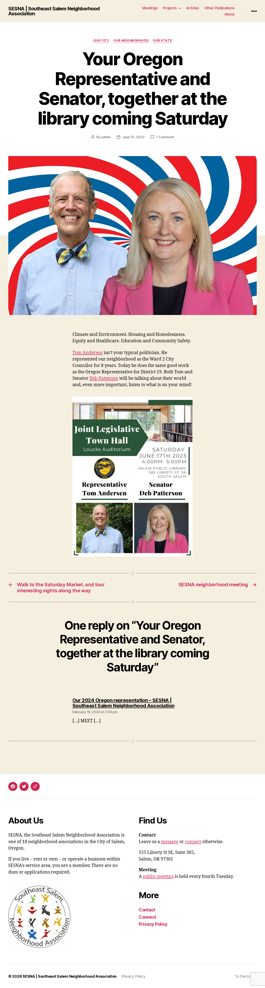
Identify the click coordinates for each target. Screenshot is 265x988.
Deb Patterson (103, 378)
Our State (162, 40)
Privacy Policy (153, 924)
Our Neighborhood (131, 40)
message (169, 842)
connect (193, 842)
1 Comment (165, 137)
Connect (147, 917)
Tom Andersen (87, 353)
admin (106, 137)
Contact (147, 909)
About (229, 14)
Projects (170, 8)
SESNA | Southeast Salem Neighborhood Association (54, 11)
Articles (192, 8)
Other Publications (219, 8)
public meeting (158, 876)
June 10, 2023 (133, 137)
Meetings (150, 8)
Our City (101, 40)
